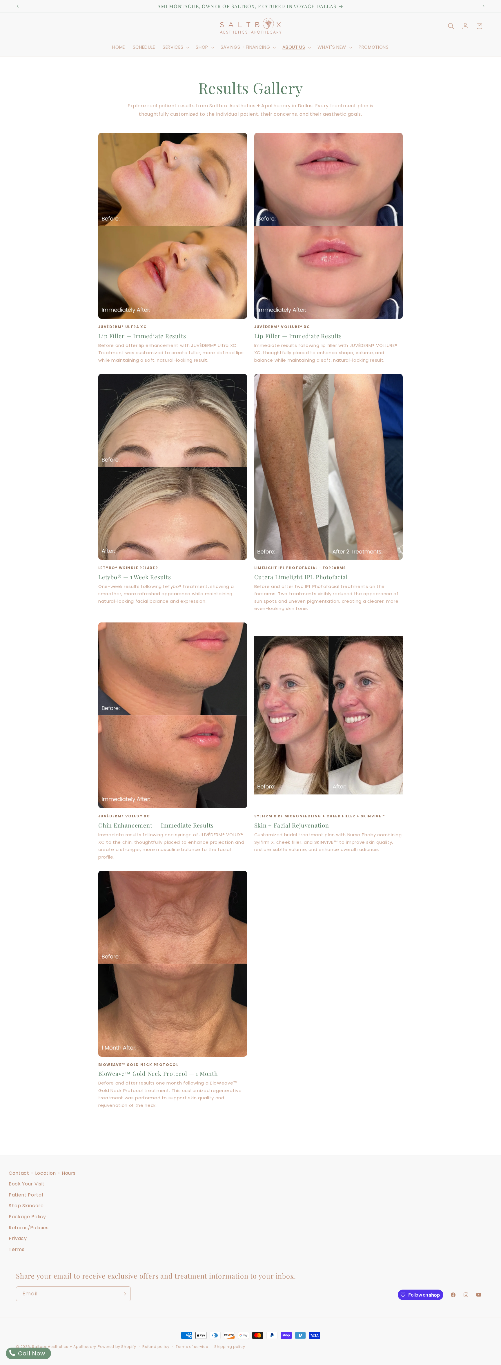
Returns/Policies (29, 1227)
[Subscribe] (123, 1293)
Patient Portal (26, 1195)
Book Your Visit (27, 1184)
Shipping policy (229, 1346)
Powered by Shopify (117, 1346)
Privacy (18, 1238)
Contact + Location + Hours (42, 1173)
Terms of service (192, 1346)
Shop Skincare (26, 1205)
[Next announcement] (483, 6)
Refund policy (156, 1346)
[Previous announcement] (17, 6)
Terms (16, 1249)
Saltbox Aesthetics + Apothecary (64, 1346)
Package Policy (27, 1216)
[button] (175, 47)
